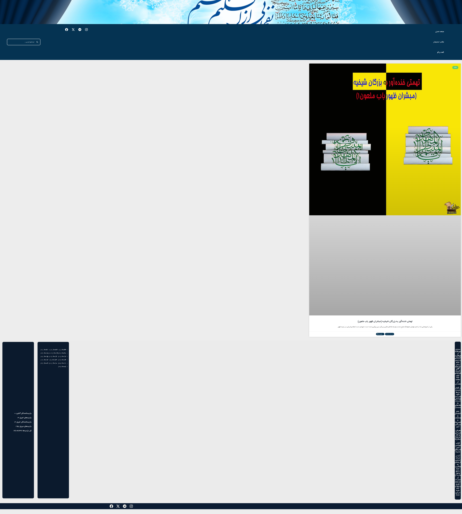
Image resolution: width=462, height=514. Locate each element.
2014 (64, 360)
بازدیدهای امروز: (25, 418)
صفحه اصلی (439, 32)
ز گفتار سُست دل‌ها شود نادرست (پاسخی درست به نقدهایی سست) (457, 398)
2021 (46, 350)
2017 (64, 356)
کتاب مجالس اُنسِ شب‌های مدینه (457, 447)
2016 (55, 356)
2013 (54, 360)
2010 (55, 363)
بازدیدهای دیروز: (25, 426)
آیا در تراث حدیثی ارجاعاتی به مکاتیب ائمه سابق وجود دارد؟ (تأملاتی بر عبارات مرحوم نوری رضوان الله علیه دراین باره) (455, 475)
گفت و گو (440, 52)
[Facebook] (67, 29)
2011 (64, 363)
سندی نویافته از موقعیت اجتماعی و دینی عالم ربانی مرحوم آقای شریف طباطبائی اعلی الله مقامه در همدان (457, 366)
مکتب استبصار (438, 42)
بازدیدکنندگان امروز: (24, 422)
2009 (46, 363)
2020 (64, 353)
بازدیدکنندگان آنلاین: (24, 413)
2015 (46, 356)
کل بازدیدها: (27, 431)
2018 (46, 353)
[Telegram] (80, 29)
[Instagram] (86, 29)
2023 (64, 350)
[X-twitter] (73, 29)
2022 (55, 350)
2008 (64, 367)
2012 (46, 360)
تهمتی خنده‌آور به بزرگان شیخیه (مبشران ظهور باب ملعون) (385, 321)
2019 (56, 353)
